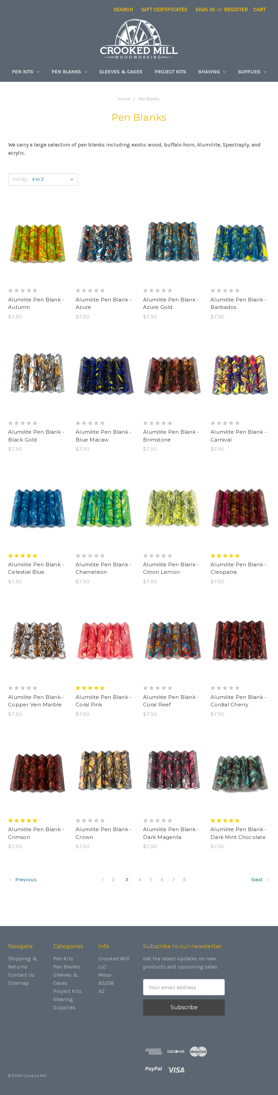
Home (124, 98)
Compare (35, 243)
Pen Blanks (67, 72)
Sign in (205, 9)
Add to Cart (38, 257)
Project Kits (170, 72)
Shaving (209, 72)
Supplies (250, 72)
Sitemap (18, 983)
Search (123, 9)
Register (236, 9)
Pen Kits (23, 72)
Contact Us (21, 975)
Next (257, 879)
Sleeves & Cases (120, 72)
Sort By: (20, 179)
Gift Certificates (164, 9)
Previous (25, 879)
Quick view (38, 230)
